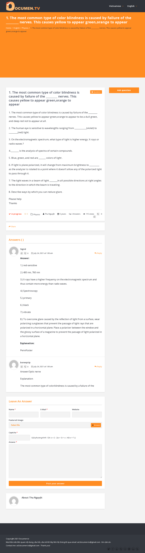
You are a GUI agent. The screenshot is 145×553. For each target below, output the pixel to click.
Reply (99, 253)
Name (12, 409)
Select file (15, 425)
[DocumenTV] (23, 6)
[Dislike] (98, 214)
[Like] (94, 216)
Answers (76, 214)
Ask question (124, 90)
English (131, 6)
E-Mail (44, 409)
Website (75, 409)
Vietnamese (115, 6)
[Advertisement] (72, 58)
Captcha (13, 432)
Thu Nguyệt (50, 214)
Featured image (16, 420)
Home (8, 28)
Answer (13, 442)
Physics (25, 28)
